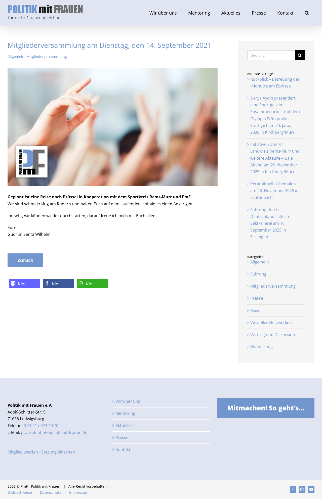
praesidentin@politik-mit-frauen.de (54, 432)
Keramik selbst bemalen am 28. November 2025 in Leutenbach (274, 190)
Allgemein (16, 56)
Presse (256, 298)
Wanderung (261, 346)
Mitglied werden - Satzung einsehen (41, 452)
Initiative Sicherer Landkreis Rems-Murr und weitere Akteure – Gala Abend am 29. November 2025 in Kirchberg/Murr (275, 158)
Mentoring (125, 413)
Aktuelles (124, 425)
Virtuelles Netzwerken (271, 322)
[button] (306, 13)
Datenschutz (50, 492)
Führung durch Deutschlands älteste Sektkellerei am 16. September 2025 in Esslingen (270, 223)
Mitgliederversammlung (46, 56)
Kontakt (122, 449)
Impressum (78, 492)
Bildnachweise (20, 492)
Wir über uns (127, 401)
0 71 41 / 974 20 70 (41, 425)
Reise (255, 310)
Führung (258, 274)
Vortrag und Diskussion (272, 334)
